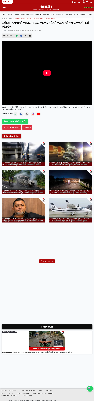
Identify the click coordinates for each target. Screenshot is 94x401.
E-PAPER (8, 2)
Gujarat (9, 14)
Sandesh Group (23, 393)
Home (4, 19)
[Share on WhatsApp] (90, 388)
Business (68, 14)
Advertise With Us (28, 391)
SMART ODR (28, 396)
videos (10, 19)
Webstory (59, 14)
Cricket (83, 14)
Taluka (16, 14)
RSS (40, 391)
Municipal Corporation (12, 127)
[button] (83, 2)
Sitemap (49, 391)
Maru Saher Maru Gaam (30, 14)
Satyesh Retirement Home (43, 393)
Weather (46, 14)
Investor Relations (9, 391)
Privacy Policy (7, 393)
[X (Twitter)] (25, 35)
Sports (89, 14)
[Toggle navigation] (4, 7)
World (76, 14)
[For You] (79, 1)
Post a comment (47, 261)
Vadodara (27, 127)
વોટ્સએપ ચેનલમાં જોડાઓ (13, 121)
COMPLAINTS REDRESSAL (10, 396)
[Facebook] (21, 35)
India (52, 14)
